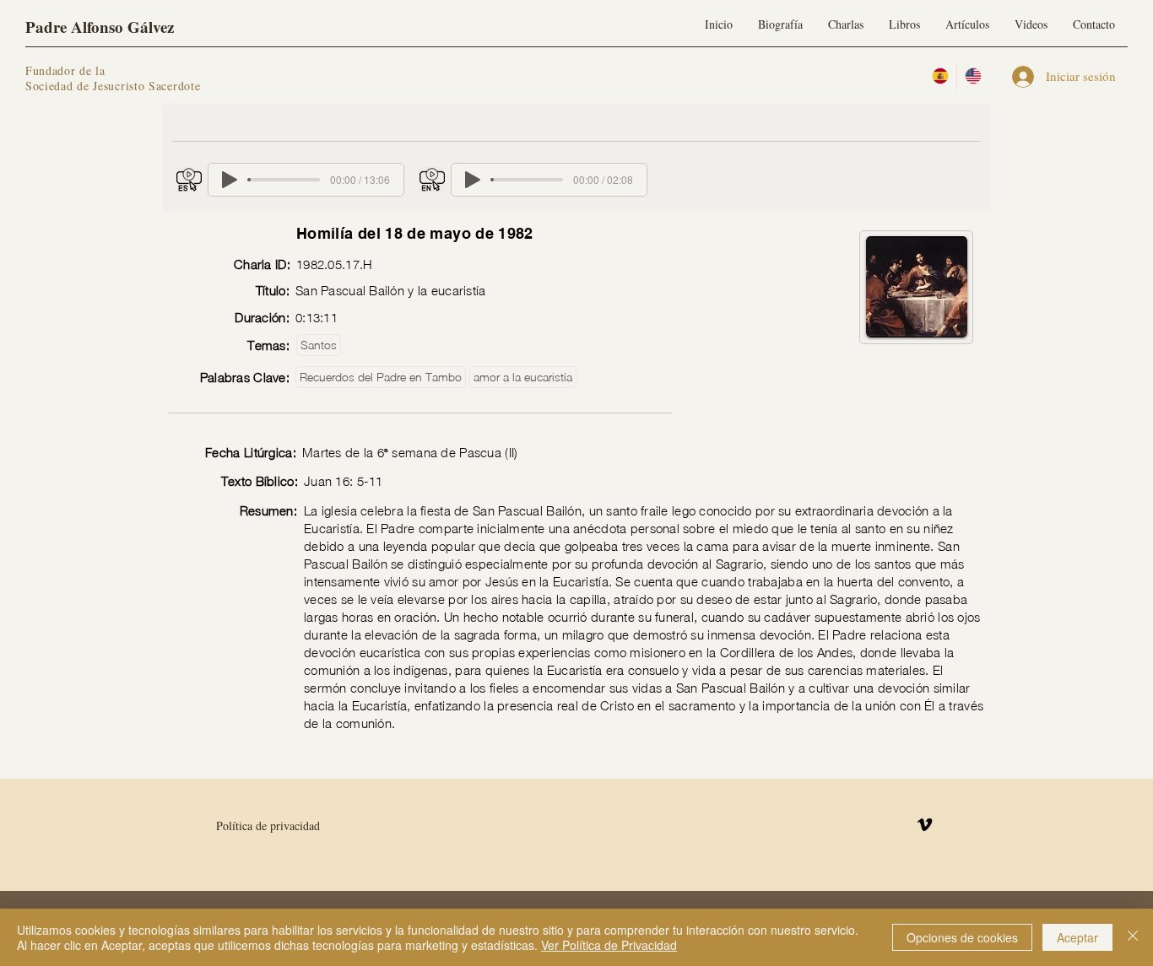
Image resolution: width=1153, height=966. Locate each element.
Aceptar (1077, 937)
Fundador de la (65, 70)
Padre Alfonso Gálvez (99, 26)
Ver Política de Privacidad (609, 944)
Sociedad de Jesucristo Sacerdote (112, 86)
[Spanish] (940, 75)
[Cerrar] (1133, 937)
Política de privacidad (268, 826)
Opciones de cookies (962, 937)
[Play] (229, 179)
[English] (972, 75)
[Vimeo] (924, 824)
